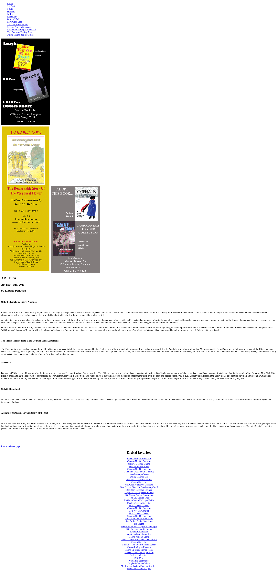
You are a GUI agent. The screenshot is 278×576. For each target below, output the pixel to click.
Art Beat (11, 6)
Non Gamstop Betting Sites (19, 32)
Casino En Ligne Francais (139, 547)
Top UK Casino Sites (139, 497)
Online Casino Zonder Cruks (20, 35)
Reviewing (12, 16)
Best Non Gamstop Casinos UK (21, 29)
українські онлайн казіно (139, 534)
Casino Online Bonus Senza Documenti (139, 539)
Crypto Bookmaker (139, 531)
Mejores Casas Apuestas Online (139, 492)
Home (10, 3)
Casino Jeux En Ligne (139, 537)
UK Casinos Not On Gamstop (139, 484)
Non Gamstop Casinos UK (139, 458)
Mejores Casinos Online (139, 464)
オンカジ (139, 558)
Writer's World (13, 19)
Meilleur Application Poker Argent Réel (139, 566)
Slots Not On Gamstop (139, 511)
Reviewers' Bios (14, 22)
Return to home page (10, 446)
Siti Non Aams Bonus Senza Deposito (139, 544)
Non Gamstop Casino (139, 505)
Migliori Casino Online (139, 563)
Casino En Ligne (139, 482)
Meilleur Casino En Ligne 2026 (139, 552)
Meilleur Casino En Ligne (139, 503)
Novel (10, 9)
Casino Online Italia (139, 555)
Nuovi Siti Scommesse (139, 560)
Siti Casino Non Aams (139, 466)
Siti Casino (139, 524)
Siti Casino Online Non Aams (139, 495)
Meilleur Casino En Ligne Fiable (139, 500)
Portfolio (11, 11)
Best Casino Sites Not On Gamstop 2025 (139, 487)
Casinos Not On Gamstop (19, 27)
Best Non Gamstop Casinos (139, 479)
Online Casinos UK (139, 477)
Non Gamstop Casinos (17, 24)
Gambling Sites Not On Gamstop (139, 471)
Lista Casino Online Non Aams (139, 521)
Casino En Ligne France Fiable (139, 550)
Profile (10, 14)
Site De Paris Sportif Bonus (139, 529)
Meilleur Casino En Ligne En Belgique (139, 526)
